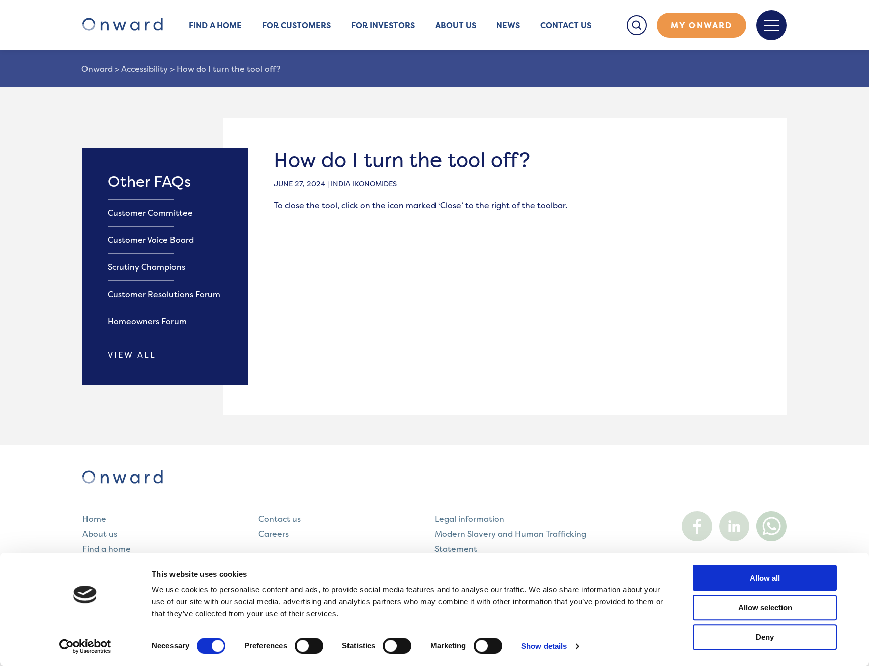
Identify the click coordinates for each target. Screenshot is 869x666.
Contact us (565, 25)
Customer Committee (151, 212)
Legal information (469, 518)
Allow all (765, 578)
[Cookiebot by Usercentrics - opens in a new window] (85, 646)
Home (94, 518)
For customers (296, 25)
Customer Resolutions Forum (165, 294)
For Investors (383, 25)
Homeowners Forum (148, 321)
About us (455, 25)
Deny (765, 637)
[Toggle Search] (637, 25)
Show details (544, 646)
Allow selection (765, 607)
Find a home (215, 25)
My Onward (701, 25)
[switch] (309, 646)
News (508, 25)
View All (132, 354)
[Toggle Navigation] (771, 25)
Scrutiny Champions (147, 266)
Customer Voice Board (152, 239)
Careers (273, 533)
